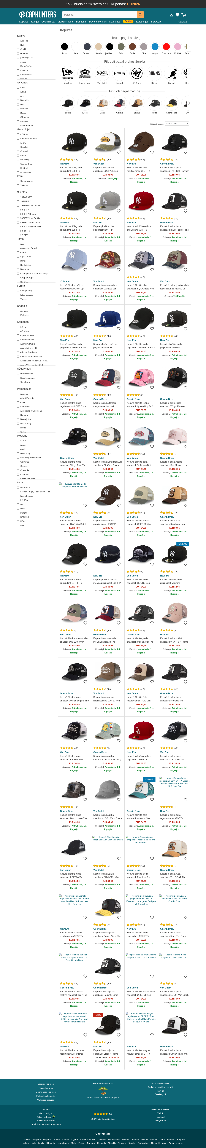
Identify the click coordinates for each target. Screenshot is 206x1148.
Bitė (22, 104)
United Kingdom (158, 1143)
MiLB (22, 504)
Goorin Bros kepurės (46, 1092)
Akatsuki (24, 394)
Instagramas (160, 1120)
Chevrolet (25, 470)
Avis (22, 96)
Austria (27, 1139)
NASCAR (24, 517)
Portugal (91, 1143)
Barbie (23, 261)
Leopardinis (26, 74)
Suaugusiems (26, 181)
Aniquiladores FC (28, 348)
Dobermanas (26, 125)
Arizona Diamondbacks (31, 356)
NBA (22, 521)
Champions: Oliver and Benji (34, 273)
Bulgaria (47, 1139)
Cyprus (74, 1139)
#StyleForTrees (44, 1117)
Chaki (23, 49)
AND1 (23, 143)
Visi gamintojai (65, 21)
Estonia (135, 1139)
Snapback (25, 382)
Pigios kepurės (46, 1088)
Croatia (65, 1139)
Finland (144, 1139)
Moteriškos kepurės (45, 1096)
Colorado (24, 474)
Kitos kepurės (26, 295)
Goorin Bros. (48, 21)
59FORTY (25, 231)
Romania (101, 1143)
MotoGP (24, 513)
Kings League (26, 496)
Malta (73, 1143)
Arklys (23, 92)
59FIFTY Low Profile (30, 218)
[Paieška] (140, 14)
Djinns (23, 155)
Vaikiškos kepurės (45, 1100)
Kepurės (23, 21)
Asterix (23, 252)
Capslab (24, 147)
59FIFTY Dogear (28, 214)
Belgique (36, 1139)
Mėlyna (23, 79)
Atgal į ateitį (25, 256)
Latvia (41, 1143)
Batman (24, 415)
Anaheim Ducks (27, 344)
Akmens (24, 41)
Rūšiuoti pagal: (156, 124)
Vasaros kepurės (46, 1084)
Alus (22, 244)
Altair (22, 402)
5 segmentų (26, 290)
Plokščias (24, 315)
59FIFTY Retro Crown (30, 226)
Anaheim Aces (27, 339)
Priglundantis (26, 373)
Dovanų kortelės (98, 21)
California (24, 462)
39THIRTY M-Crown (30, 205)
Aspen (23, 445)
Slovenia (122, 1143)
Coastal (24, 151)
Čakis (23, 432)
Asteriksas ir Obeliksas (31, 411)
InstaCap (156, 21)
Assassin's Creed (28, 248)
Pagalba (182, 21)
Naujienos (114, 21)
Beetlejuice (25, 265)
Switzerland (143, 1143)
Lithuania (50, 1143)
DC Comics (25, 282)
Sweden (132, 1143)
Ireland (26, 1143)
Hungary (180, 1139)
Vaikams (24, 185)
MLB (22, 508)
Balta (22, 45)
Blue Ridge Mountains (30, 457)
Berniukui (81, 21)
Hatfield (24, 168)
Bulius (23, 113)
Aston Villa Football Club (31, 365)
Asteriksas (25, 406)
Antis (22, 87)
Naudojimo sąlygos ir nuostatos (46, 1124)
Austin (23, 449)
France (153, 1139)
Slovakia (112, 1143)
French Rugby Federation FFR (35, 491)
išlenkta (24, 311)
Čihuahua (25, 117)
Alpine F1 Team (27, 335)
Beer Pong (25, 453)
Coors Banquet (27, 478)
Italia (34, 1143)
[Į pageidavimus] (85, 152)
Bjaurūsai (24, 269)
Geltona (24, 53)
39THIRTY (25, 201)
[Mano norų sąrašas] (177, 14)
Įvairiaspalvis (26, 57)
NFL (22, 525)
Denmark (101, 1139)
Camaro (24, 466)
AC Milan (24, 331)
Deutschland (114, 1139)
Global (162, 1139)
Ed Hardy (24, 159)
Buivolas (24, 108)
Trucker (24, 299)
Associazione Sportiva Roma (34, 360)
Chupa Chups (26, 277)
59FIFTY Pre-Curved (30, 222)
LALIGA (24, 500)
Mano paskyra (45, 1113)
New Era (64, 163)
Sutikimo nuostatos (46, 1120)
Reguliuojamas (27, 378)
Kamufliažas (26, 66)
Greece (170, 1139)
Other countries (176, 1143)
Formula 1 (25, 487)
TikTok (160, 1113)
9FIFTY (24, 235)
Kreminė (24, 70)
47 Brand (24, 134)
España (126, 1139)
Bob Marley (25, 423)
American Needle (28, 138)
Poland (81, 1143)
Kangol (35, 21)
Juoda (23, 62)
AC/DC (23, 440)
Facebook (160, 1117)
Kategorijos (142, 21)
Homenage (25, 172)
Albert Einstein (27, 398)
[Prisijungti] (171, 14)
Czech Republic (87, 1139)
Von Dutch (98, 163)
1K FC (23, 327)
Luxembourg (63, 1143)
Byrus (23, 427)
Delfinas (24, 121)
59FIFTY (24, 210)
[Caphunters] (45, 14)
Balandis (24, 100)
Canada (56, 1139)
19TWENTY (26, 197)
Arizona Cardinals (28, 352)
